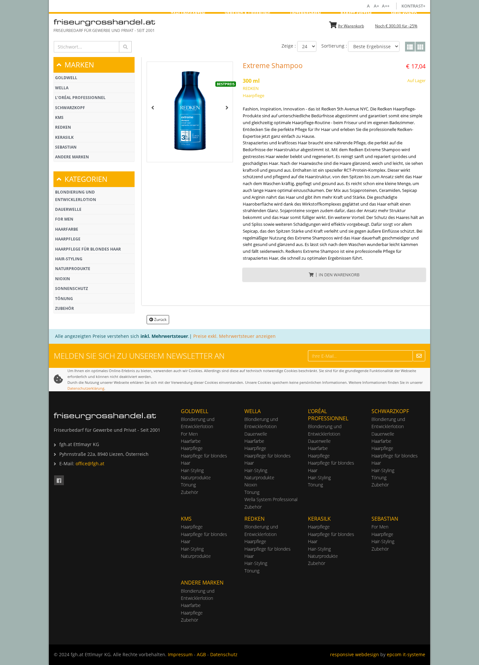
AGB (201, 654)
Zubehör (64, 308)
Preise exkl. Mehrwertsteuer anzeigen (234, 336)
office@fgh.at (90, 463)
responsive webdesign (354, 654)
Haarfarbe (66, 229)
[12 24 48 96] (306, 46)
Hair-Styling (68, 259)
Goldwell (66, 77)
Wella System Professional (271, 499)
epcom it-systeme (406, 654)
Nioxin (62, 279)
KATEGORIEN (86, 179)
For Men (64, 219)
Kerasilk (64, 137)
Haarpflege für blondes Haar (88, 249)
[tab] (94, 64)
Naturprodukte (72, 268)
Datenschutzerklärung (85, 388)
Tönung (64, 298)
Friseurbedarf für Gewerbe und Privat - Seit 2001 (104, 30)
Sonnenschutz (71, 288)
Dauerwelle (68, 209)
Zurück (160, 319)
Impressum (180, 654)
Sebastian (66, 147)
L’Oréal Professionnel (80, 97)
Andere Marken (72, 157)
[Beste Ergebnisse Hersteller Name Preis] (373, 46)
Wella (61, 88)
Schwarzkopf (70, 107)
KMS (59, 117)
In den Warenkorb (339, 275)
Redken (63, 127)
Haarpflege (67, 239)
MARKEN (79, 65)
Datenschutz (224, 654)
